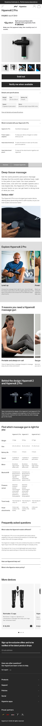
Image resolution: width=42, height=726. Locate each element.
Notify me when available (21, 85)
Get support (5, 670)
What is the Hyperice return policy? (13, 567)
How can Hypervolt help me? (11, 561)
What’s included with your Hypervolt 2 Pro (15, 123)
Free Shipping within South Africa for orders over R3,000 (21, 2)
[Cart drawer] (38, 6)
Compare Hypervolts (19, 165)
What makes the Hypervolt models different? (16, 529)
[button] (18, 632)
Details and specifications (10, 92)
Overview (5, 165)
